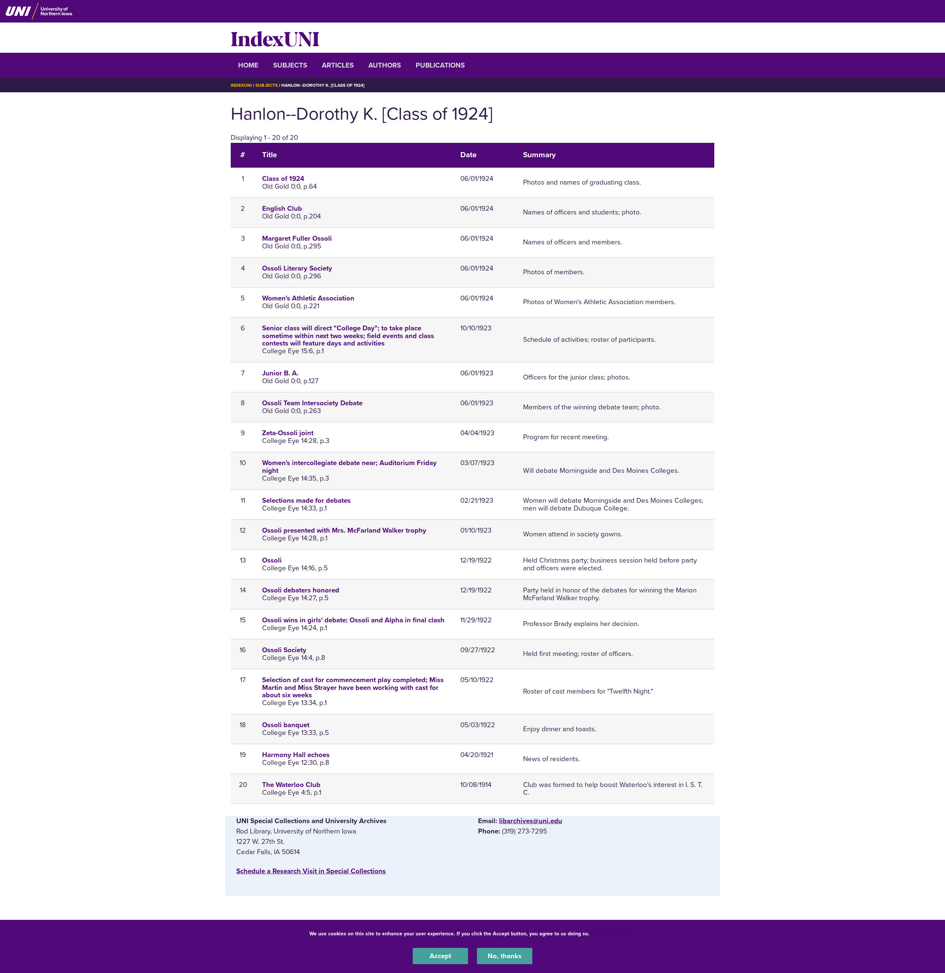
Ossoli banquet (285, 725)
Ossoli (272, 560)
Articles (338, 65)
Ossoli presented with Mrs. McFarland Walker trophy (344, 530)
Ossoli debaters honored (300, 590)
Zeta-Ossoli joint (287, 433)
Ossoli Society (284, 650)
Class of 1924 (283, 179)
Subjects (290, 65)
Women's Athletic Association (308, 298)
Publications (440, 65)
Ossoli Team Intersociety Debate (312, 403)
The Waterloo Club (291, 785)
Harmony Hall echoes (296, 755)
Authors (384, 65)
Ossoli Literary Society (297, 268)
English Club (282, 208)
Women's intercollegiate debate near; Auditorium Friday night (349, 467)
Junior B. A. (280, 373)
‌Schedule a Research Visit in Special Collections (311, 871)
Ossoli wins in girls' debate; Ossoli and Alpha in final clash (353, 620)
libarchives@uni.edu (530, 821)
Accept (440, 956)
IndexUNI (275, 37)
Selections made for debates (306, 500)
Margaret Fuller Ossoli (297, 238)
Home (248, 65)
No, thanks (505, 956)
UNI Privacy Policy (614, 934)
